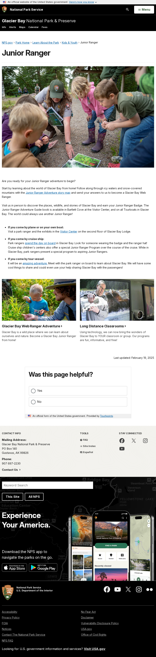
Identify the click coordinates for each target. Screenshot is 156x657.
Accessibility (9, 611)
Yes (39, 390)
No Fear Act (88, 611)
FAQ (85, 439)
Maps (22, 27)
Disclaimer (87, 617)
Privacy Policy (11, 617)
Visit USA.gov (94, 649)
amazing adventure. (35, 263)
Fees (44, 27)
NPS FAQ (7, 640)
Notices (6, 629)
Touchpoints (106, 416)
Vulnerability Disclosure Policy (100, 623)
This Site (12, 497)
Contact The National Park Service (23, 634)
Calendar (33, 27)
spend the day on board (40, 243)
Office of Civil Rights (93, 634)
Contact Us (10, 470)
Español (87, 452)
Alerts (12, 27)
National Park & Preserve (39, 20)
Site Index (89, 446)
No (39, 402)
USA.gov (86, 629)
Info (4, 27)
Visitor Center (68, 231)
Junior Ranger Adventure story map (48, 192)
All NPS (34, 497)
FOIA (5, 623)
